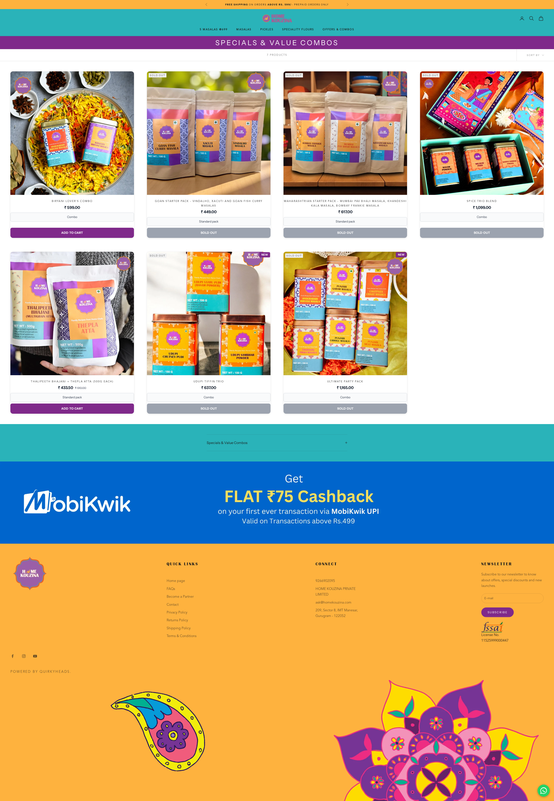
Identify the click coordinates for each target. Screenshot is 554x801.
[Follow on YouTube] (35, 656)
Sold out (209, 233)
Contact (173, 605)
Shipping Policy (179, 628)
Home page (176, 581)
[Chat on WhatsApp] (544, 791)
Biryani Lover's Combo (72, 201)
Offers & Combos (338, 29)
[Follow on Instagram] (24, 656)
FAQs (171, 589)
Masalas (243, 29)
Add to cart (72, 233)
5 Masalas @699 (214, 29)
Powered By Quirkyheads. (40, 672)
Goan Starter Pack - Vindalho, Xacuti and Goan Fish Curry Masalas (209, 203)
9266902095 (325, 581)
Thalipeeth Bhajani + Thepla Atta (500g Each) (72, 381)
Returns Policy (177, 620)
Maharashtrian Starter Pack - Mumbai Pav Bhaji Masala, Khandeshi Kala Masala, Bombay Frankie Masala (345, 203)
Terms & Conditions (181, 636)
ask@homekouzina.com (333, 602)
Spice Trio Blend (482, 201)
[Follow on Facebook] (12, 656)
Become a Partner (180, 597)
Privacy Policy (177, 612)
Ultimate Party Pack (345, 381)
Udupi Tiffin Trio (208, 381)
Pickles (267, 29)
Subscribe (497, 612)
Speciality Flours (298, 29)
